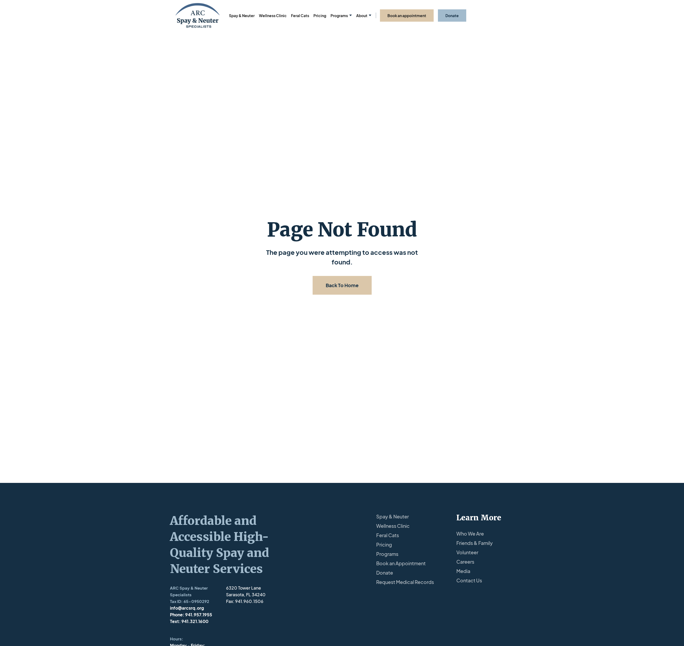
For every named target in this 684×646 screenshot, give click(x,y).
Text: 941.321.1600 (189, 621)
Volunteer (467, 552)
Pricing (319, 15)
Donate (384, 573)
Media (463, 571)
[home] (197, 15)
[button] (341, 15)
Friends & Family (474, 543)
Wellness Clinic (273, 15)
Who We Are (470, 533)
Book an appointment (406, 15)
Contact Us (469, 580)
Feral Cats (300, 15)
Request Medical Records (405, 582)
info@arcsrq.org (187, 608)
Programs (387, 554)
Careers (465, 562)
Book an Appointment (401, 563)
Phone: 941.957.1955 (191, 614)
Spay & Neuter (242, 15)
